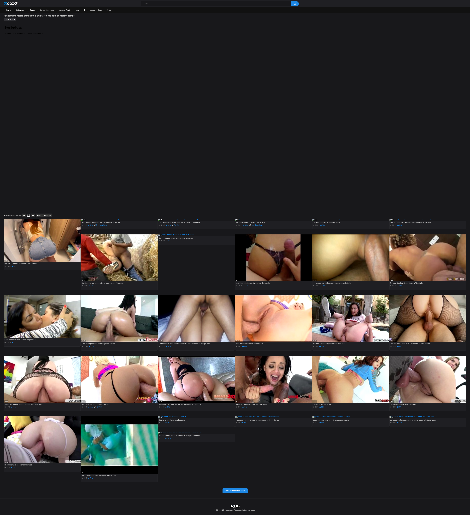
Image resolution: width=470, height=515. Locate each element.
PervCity (177, 225)
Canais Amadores (47, 10)
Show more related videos (235, 491)
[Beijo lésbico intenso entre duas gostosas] (42, 316)
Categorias (20, 10)
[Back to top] (461, 507)
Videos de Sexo (96, 10)
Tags (77, 10)
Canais (32, 10)
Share (48, 215)
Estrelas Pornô (64, 10)
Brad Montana (101, 225)
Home (8, 10)
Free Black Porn (257, 225)
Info (39, 215)
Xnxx (109, 10)
